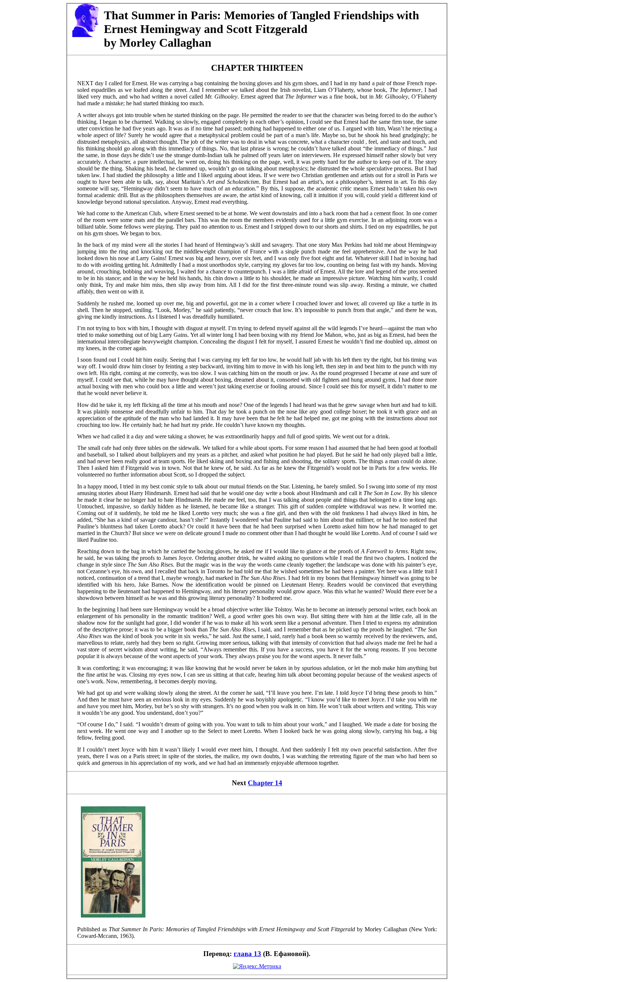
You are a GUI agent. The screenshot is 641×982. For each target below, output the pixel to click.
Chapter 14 (265, 783)
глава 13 (247, 954)
